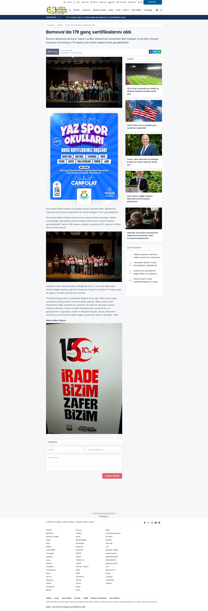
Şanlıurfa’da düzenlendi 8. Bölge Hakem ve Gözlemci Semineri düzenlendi (100, 17)
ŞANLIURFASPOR (112, 557)
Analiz (108, 573)
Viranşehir (50, 567)
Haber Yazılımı (88, 522)
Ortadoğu (148, 10)
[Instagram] (152, 523)
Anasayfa (50, 25)
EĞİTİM (78, 553)
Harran (49, 577)
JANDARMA (110, 580)
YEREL (78, 570)
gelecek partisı (112, 563)
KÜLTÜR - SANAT (82, 567)
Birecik (48, 590)
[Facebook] (148, 523)
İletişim (48, 598)
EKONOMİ (79, 547)
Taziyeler (109, 577)
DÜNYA (126, 10)
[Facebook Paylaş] (151, 52)
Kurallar (77, 598)
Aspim (78, 587)
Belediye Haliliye (112, 550)
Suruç (48, 560)
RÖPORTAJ (80, 577)
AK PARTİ (109, 537)
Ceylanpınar (51, 570)
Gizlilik (85, 598)
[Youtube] (156, 523)
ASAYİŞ (78, 580)
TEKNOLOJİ (80, 560)
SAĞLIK (78, 557)
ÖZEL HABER (136, 10)
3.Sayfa (79, 533)
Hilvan (48, 573)
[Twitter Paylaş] (155, 52)
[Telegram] (159, 523)
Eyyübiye (49, 557)
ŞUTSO (78, 583)
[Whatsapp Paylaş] (159, 52)
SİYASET (76, 10)
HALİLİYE (109, 540)
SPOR (118, 10)
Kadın (110, 10)
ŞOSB (108, 530)
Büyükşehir (80, 543)
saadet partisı (111, 553)
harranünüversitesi (113, 533)
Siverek (49, 563)
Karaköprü (50, 587)
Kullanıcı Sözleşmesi (98, 598)
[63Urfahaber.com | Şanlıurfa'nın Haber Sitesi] (57, 10)
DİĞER (78, 573)
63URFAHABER (81, 540)
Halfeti (48, 583)
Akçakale (49, 580)
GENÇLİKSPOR (111, 560)
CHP (107, 547)
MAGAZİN (79, 550)
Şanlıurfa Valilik (99, 10)
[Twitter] (145, 523)
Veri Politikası (114, 598)
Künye (56, 598)
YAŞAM (78, 563)
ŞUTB (78, 590)
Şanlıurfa (86, 10)
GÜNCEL (60, 25)
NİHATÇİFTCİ (110, 570)
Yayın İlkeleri (67, 598)
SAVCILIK (109, 543)
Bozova (79, 530)
